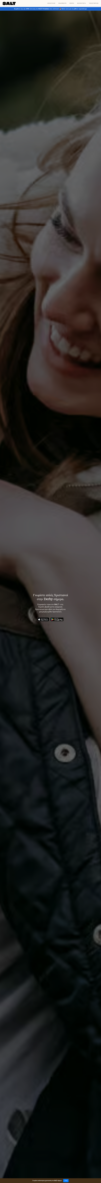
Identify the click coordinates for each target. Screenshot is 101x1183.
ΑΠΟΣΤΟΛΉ (51, 3)
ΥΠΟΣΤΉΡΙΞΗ (93, 3)
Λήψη (65, 1180)
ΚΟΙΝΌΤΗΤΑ (81, 3)
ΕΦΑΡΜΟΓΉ (62, 3)
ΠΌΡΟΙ (72, 3)
